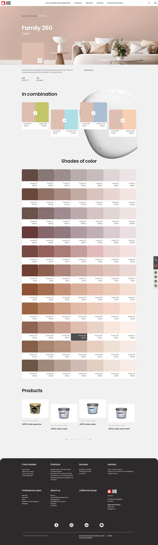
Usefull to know (113, 473)
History (52, 495)
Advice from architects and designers (120, 471)
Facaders (25, 497)
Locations (82, 473)
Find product (88, 70)
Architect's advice (85, 469)
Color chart (26, 469)
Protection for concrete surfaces (61, 475)
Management (55, 499)
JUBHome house (88, 490)
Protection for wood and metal (61, 473)
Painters (24, 495)
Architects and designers (30, 501)
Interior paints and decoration (60, 469)
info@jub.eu (112, 509)
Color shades (29, 464)
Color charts (32, 16)
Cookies (109, 536)
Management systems (58, 501)
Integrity (53, 504)
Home (24, 16)
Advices (100, 3)
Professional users (115, 3)
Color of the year (27, 473)
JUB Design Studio (85, 471)
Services (89, 3)
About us (55, 490)
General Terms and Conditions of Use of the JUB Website (92, 537)
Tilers (23, 499)
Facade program (56, 471)
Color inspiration (27, 475)
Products (78, 3)
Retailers (25, 504)
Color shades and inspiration (58, 3)
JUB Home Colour (28, 471)
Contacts (53, 506)
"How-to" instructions (115, 469)
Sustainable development (59, 497)
